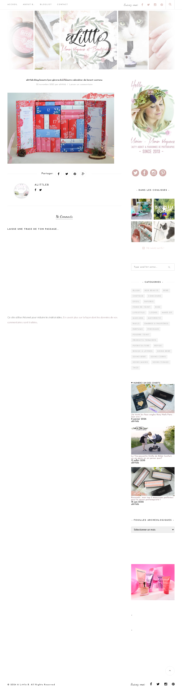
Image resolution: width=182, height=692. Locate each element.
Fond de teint (142, 307)
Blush (136, 290)
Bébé (166, 290)
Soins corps (158, 357)
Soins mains (140, 362)
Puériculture (141, 346)
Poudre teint (141, 335)
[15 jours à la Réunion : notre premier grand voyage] (164, 209)
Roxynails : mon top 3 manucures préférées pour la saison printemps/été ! (152, 498)
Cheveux (138, 296)
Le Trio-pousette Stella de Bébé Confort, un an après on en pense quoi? (151, 457)
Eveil (136, 301)
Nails (136, 323)
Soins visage (161, 362)
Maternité (154, 318)
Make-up (167, 312)
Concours (154, 296)
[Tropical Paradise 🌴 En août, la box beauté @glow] (141, 209)
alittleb (62, 84)
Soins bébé (163, 351)
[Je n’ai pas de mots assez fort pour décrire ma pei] (164, 231)
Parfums (138, 329)
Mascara (138, 318)
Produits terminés (144, 340)
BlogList (46, 5)
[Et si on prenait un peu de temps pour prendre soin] (141, 231)
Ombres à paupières (156, 323)
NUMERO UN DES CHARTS (146, 383)
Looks (153, 312)
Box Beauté (152, 290)
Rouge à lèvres (142, 351)
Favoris (149, 301)
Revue (158, 346)
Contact (62, 5)
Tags (135, 368)
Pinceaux (153, 329)
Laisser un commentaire (81, 84)
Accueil (12, 5)
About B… (29, 5)
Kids (157, 307)
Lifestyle (139, 312)
